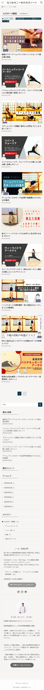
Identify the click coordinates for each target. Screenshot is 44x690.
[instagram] (22, 591)
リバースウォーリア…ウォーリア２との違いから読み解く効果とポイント (22, 449)
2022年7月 (9, 502)
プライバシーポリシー (22, 683)
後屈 (21, 18)
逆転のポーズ (37, 18)
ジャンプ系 (6, 21)
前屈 (17, 18)
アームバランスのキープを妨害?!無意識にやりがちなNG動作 (22, 458)
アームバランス (28, 18)
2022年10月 (9, 488)
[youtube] (25, 591)
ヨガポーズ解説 (11, 521)
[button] (41, 2)
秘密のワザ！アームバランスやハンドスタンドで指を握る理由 (22, 422)
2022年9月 (9, 492)
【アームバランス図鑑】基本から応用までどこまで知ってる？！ (22, 440)
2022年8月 (9, 497)
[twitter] (18, 591)
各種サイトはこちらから (22, 665)
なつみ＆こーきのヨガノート (22, 2)
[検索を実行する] (40, 405)
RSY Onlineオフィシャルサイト (22, 585)
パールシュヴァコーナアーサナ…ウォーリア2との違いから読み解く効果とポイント (21, 431)
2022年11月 (9, 483)
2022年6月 (9, 506)
